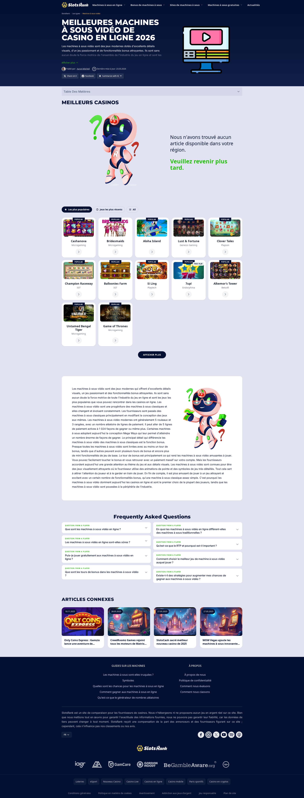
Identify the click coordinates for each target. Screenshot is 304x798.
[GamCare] (119, 764)
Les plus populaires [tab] (78, 209)
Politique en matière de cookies (115, 793)
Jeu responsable (207, 793)
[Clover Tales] (225, 238)
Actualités (253, 5)
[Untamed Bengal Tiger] (79, 324)
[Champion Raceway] (79, 280)
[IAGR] (80, 764)
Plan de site (230, 793)
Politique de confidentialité (195, 680)
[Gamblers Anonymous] (97, 764)
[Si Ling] (152, 280)
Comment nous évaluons (195, 686)
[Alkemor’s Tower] (225, 280)
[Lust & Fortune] (189, 238)
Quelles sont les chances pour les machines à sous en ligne (128, 686)
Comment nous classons (195, 692)
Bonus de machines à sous (146, 5)
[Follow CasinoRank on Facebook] (201, 735)
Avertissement (147, 793)
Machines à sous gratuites (223, 5)
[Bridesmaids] (115, 238)
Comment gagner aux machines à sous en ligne (128, 692)
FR (65, 734)
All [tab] (134, 209)
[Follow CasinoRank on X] (216, 735)
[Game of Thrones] (115, 324)
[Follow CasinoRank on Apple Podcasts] (239, 735)
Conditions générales (79, 793)
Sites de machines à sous (185, 5)
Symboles (128, 680)
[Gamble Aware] (190, 764)
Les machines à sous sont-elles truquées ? (128, 674)
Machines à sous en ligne (107, 5)
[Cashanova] (79, 238)
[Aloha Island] (152, 238)
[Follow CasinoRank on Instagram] (208, 735)
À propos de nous (195, 674)
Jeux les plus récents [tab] (111, 209)
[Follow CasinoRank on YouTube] (224, 735)
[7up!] (189, 280)
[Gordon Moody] (147, 764)
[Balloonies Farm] (115, 280)
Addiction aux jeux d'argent (176, 793)
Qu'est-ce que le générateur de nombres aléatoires (128, 697)
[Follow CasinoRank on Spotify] (231, 735)
